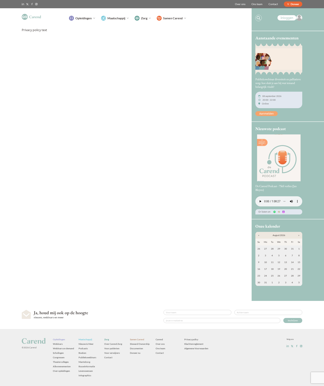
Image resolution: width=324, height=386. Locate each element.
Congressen (58, 357)
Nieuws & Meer (86, 344)
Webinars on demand (63, 348)
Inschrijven (293, 320)
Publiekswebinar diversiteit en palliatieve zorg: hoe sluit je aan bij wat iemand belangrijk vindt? (278, 83)
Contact (273, 4)
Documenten (136, 348)
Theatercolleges (61, 362)
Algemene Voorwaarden (196, 348)
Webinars (58, 344)
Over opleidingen (61, 371)
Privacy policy (191, 339)
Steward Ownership (140, 344)
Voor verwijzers (112, 353)
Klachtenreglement (193, 344)
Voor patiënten (111, 348)
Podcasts (83, 348)
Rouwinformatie (87, 366)
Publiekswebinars (87, 357)
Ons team (256, 4)
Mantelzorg (84, 362)
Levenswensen (86, 371)
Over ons (240, 4)
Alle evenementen (62, 366)
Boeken (82, 353)
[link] (290, 18)
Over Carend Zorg (113, 344)
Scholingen (58, 353)
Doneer (295, 4)
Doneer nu (135, 353)
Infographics (85, 375)
